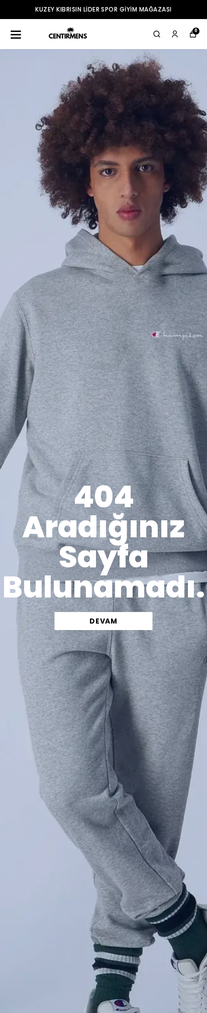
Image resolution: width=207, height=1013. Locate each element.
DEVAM (103, 621)
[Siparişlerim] (175, 34)
